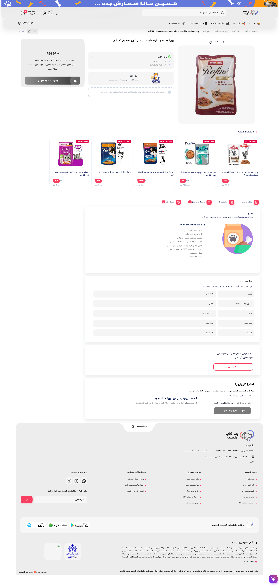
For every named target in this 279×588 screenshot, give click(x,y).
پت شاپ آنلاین (134, 549)
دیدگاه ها (170, 202)
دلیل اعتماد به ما (248, 478)
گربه (238, 23)
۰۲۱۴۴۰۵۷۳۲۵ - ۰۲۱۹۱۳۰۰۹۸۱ (227, 443)
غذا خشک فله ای (217, 23)
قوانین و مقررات (248, 490)
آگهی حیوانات (174, 23)
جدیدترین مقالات (197, 23)
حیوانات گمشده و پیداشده (134, 478)
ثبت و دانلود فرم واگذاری (135, 484)
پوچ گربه (206, 31)
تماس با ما (250, 472)
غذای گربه (236, 31)
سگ (253, 23)
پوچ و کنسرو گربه (221, 31)
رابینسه (255, 31)
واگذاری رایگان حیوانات (136, 472)
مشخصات (223, 202)
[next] (22, 160)
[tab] (249, 201)
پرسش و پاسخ (198, 202)
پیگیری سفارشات (193, 472)
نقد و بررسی (247, 202)
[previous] (256, 160)
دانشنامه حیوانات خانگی (246, 496)
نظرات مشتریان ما (248, 484)
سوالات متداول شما (192, 478)
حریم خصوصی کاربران (191, 496)
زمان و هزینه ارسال (192, 484)
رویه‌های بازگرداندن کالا (191, 490)
